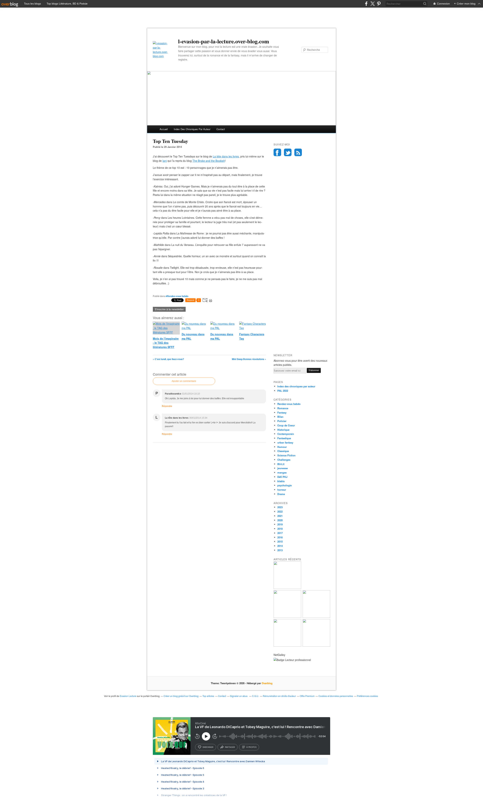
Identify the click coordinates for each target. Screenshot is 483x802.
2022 (280, 511)
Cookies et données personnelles (335, 696)
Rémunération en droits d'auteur (279, 696)
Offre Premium (307, 696)
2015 (280, 541)
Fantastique (284, 438)
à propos (251, 747)
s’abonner (207, 747)
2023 (280, 507)
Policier (281, 421)
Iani (164, 161)
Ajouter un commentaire (184, 381)
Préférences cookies (367, 696)
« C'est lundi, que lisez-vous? (168, 359)
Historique (283, 429)
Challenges (283, 459)
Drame (281, 494)
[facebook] (366, 4)
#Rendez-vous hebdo (177, 296)
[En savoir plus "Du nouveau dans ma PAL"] (316, 617)
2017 (280, 533)
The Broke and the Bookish (208, 161)
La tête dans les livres (226, 156)
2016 (280, 537)
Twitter (287, 152)
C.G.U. (255, 696)
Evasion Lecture (128, 696)
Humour (282, 447)
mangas (282, 472)
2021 (280, 516)
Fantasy (281, 412)
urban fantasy (285, 442)
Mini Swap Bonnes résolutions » (249, 359)
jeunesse (282, 468)
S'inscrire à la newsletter (169, 309)
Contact (220, 129)
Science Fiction (286, 455)
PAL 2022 (282, 390)
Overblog (267, 683)
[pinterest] (378, 4)
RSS (298, 152)
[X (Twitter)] (372, 4)
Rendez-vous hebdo (289, 404)
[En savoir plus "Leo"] (287, 588)
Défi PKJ (282, 477)
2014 (280, 546)
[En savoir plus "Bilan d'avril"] (287, 645)
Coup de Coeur (286, 425)
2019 (280, 524)
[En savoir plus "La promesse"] (287, 617)
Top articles (208, 696)
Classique (283, 451)
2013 (280, 550)
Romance (282, 408)
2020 (280, 520)
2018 (280, 528)
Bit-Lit (280, 464)
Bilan (280, 416)
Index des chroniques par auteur (192, 129)
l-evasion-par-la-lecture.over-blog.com (223, 41)
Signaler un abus (239, 696)
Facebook (277, 152)
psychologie (284, 485)
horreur (281, 489)
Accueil (164, 129)
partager (230, 747)
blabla (281, 481)
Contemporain (285, 434)
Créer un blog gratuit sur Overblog (181, 696)
